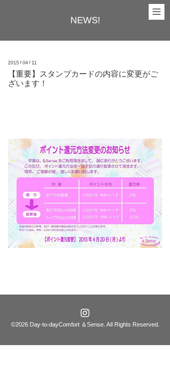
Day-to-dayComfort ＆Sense (67, 324)
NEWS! (85, 20)
